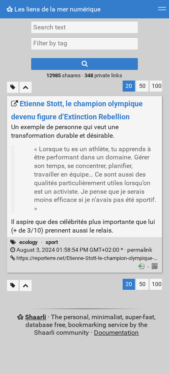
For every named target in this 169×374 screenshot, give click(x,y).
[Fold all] (26, 87)
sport (52, 242)
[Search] (84, 64)
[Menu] (162, 11)
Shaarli (35, 317)
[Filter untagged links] (12, 87)
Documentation (116, 332)
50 (142, 86)
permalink (83, 249)
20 (129, 86)
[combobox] (84, 43)
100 (157, 86)
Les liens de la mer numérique (56, 9)
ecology (28, 242)
